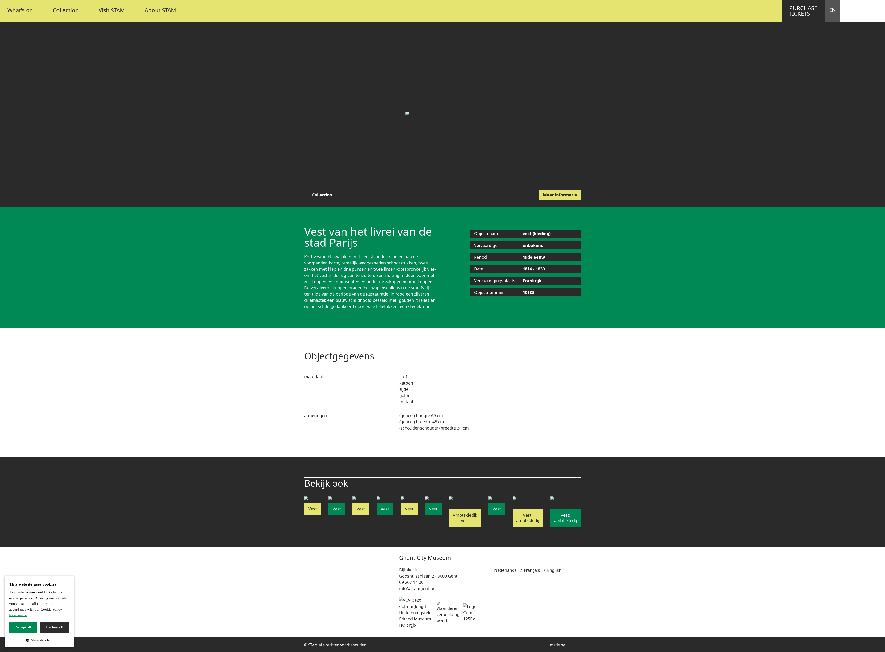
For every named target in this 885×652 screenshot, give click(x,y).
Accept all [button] (23, 627)
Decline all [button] (54, 627)
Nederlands (505, 570)
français (532, 570)
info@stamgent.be (417, 588)
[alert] (39, 611)
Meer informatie (560, 195)
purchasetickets (803, 10)
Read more (18, 615)
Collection (322, 195)
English (554, 570)
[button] (39, 640)
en (832, 10)
